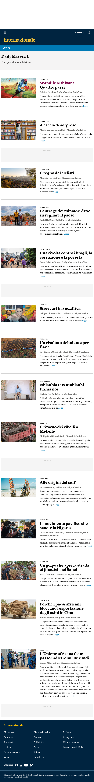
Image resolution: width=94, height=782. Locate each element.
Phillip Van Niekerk (49, 436)
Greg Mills (57, 352)
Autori (36, 752)
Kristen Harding (48, 92)
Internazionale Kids (73, 747)
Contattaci (9, 737)
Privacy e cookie (12, 752)
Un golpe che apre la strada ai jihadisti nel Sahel (64, 568)
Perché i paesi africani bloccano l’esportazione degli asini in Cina (62, 608)
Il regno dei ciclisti (57, 173)
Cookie (25, 777)
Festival (8, 747)
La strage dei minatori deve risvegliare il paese (65, 213)
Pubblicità (38, 742)
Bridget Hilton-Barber (51, 313)
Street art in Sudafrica (60, 309)
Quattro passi (57, 85)
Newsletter (39, 757)
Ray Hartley (45, 352)
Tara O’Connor (47, 574)
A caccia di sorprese (58, 125)
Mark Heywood (47, 178)
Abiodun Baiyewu (73, 533)
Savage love (69, 737)
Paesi (36, 747)
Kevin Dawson (47, 487)
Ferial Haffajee (47, 220)
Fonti (5, 48)
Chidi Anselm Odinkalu (51, 533)
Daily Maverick (64, 92)
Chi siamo (9, 732)
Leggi (85, 106)
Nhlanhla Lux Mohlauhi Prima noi (62, 387)
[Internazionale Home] (14, 725)
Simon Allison (47, 618)
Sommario (9, 742)
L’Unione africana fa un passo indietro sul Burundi (64, 656)
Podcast (67, 732)
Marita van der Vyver (50, 130)
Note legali (18, 777)
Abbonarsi (79, 32)
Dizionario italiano (42, 732)
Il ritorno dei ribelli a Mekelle (59, 429)
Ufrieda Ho (45, 394)
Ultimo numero (71, 742)
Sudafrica (77, 92)
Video (7, 757)
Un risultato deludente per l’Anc (64, 345)
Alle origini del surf (58, 483)
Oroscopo (38, 737)
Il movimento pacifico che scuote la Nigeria (64, 526)
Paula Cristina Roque (50, 262)
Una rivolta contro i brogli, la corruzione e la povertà (66, 255)
